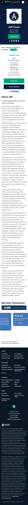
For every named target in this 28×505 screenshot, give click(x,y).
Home (3, 47)
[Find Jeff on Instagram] (16, 41)
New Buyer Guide (6, 367)
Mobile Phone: (14, 67)
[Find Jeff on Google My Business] (18, 41)
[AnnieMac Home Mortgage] (12, 2)
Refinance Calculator (7, 369)
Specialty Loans (6, 358)
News (15, 384)
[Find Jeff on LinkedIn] (11, 41)
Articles (4, 373)
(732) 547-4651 (14, 69)
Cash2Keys (5, 354)
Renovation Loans (19, 358)
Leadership (5, 384)
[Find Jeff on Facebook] (14, 41)
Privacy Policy (18, 393)
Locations (16, 380)
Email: (14, 58)
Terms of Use (5, 395)
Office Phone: (14, 63)
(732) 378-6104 (14, 65)
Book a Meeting (14, 87)
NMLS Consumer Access (14, 419)
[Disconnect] (25, 2)
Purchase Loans (6, 356)
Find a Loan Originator (8, 380)
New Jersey (16, 47)
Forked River (5, 50)
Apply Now (14, 36)
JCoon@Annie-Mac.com (14, 60)
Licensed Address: (14, 72)
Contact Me (5, 365)
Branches (9, 47)
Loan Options (17, 354)
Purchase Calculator (19, 367)
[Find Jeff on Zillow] (9, 41)
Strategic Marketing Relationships (19, 370)
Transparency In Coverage (6, 399)
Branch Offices (6, 382)
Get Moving (17, 365)
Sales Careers (5, 386)
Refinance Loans (18, 356)
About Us (16, 382)
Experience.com (7, 343)
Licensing (4, 393)
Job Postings (17, 386)
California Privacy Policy (19, 396)
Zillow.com (16, 343)
